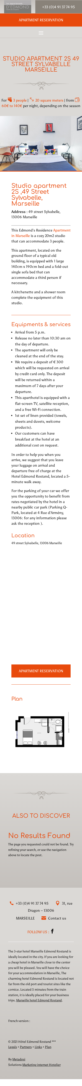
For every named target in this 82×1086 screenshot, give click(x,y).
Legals (12, 1047)
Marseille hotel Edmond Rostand (39, 1000)
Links (38, 1047)
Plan (48, 1047)
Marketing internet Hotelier (41, 1065)
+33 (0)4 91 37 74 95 (32, 903)
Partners (26, 1047)
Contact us (56, 918)
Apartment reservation (41, 20)
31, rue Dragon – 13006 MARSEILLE (44, 910)
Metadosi (18, 1059)
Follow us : (38, 932)
